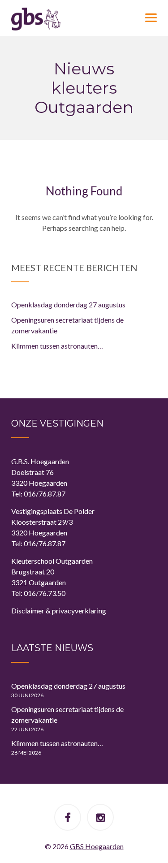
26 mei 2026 (26, 752)
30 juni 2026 (27, 695)
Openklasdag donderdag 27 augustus (68, 304)
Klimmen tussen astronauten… (57, 345)
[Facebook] (68, 818)
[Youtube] (100, 818)
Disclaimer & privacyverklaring (58, 610)
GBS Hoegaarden (97, 846)
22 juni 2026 (27, 729)
